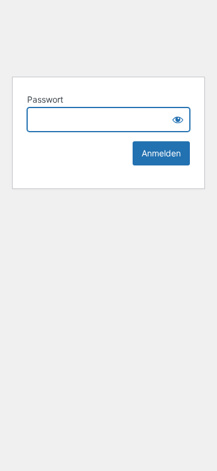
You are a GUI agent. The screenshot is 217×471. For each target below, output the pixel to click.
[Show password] (178, 119)
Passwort (45, 99)
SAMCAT (108, 36)
